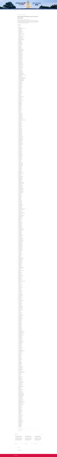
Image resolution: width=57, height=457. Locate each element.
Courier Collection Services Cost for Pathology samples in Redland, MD (28, 436)
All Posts (15, 10)
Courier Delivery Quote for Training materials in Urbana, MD (38, 436)
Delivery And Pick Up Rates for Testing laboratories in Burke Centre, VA (18, 436)
